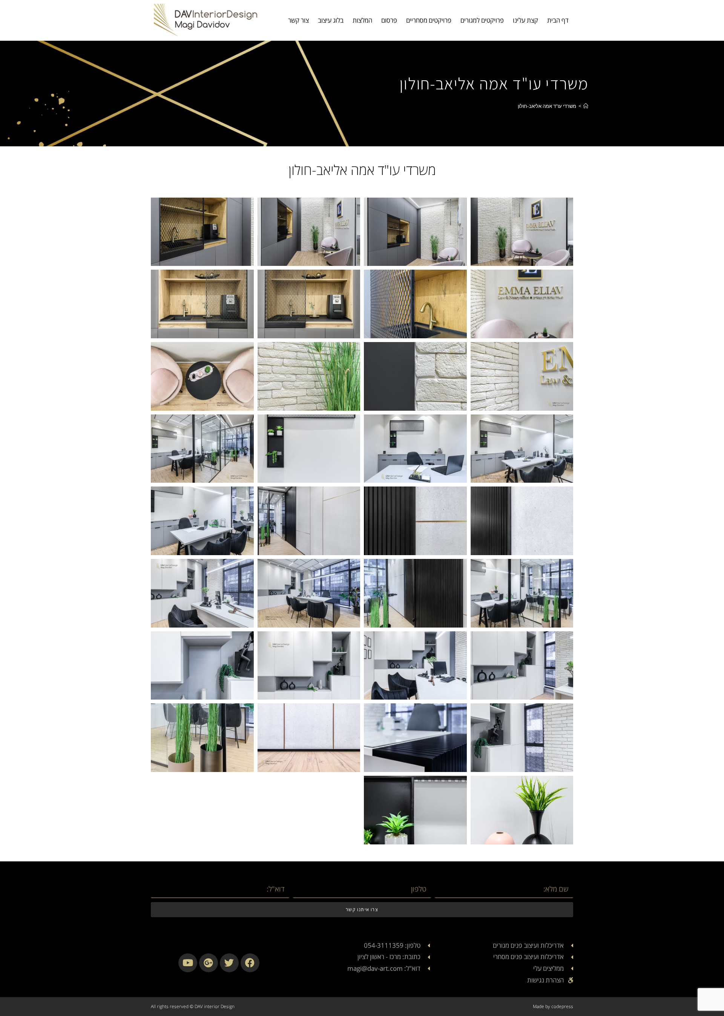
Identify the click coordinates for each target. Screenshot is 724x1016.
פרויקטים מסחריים (428, 20)
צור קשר (298, 20)
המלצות (362, 20)
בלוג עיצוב (331, 20)
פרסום (389, 20)
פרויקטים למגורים (482, 20)
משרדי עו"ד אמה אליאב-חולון (547, 106)
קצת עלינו (525, 20)
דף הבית (558, 20)
